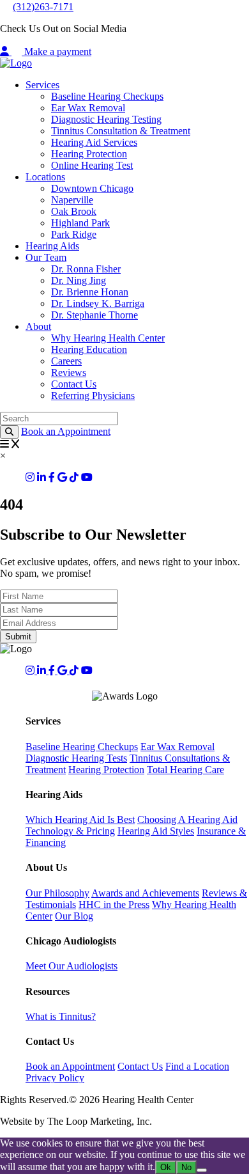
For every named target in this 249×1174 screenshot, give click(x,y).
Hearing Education (89, 349)
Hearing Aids (52, 245)
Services (42, 84)
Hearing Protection (89, 153)
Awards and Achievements (145, 893)
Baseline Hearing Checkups (107, 96)
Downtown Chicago (92, 188)
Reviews (68, 372)
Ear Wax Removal (88, 107)
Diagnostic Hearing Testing (106, 119)
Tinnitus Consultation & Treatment (120, 130)
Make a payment (57, 51)
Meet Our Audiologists (71, 965)
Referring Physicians (93, 395)
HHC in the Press (114, 904)
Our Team (46, 257)
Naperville (72, 199)
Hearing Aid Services (94, 142)
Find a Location (197, 1066)
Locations (45, 176)
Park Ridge (73, 234)
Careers (66, 361)
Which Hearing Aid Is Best (80, 819)
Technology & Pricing (70, 831)
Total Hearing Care (185, 769)
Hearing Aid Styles (155, 831)
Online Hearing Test (92, 165)
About (38, 326)
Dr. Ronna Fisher (86, 268)
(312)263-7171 (43, 6)
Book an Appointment (65, 431)
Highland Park (80, 222)
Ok (165, 1167)
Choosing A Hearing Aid (187, 819)
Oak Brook (73, 211)
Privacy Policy (55, 1077)
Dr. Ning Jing (78, 280)
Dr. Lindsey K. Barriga (97, 303)
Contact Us (73, 384)
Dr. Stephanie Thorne (94, 314)
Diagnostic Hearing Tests (76, 758)
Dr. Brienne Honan (89, 291)
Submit (18, 636)
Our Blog (74, 916)
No (186, 1167)
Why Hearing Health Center (108, 338)
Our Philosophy (57, 893)
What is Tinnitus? (61, 1016)
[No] (202, 1170)
